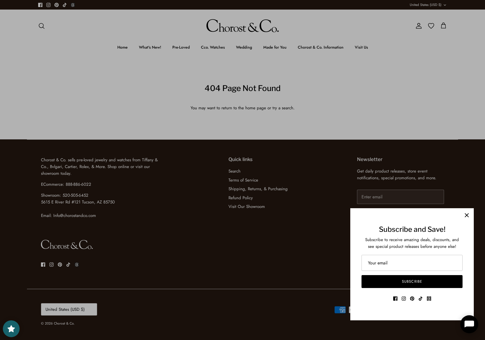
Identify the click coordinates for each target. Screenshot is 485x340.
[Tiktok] (420, 298)
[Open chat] (469, 324)
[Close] (467, 215)
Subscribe (412, 281)
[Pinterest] (412, 298)
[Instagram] (404, 298)
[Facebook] (395, 298)
